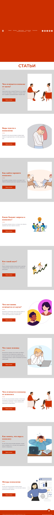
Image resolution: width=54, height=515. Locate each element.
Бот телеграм (28, 30)
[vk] (42, 31)
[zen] (49, 31)
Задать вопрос (21, 30)
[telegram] (47, 31)
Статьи (29, 31)
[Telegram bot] (52, 31)
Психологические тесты (21, 31)
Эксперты (15, 30)
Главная (9, 30)
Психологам (34, 30)
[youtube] (45, 31)
